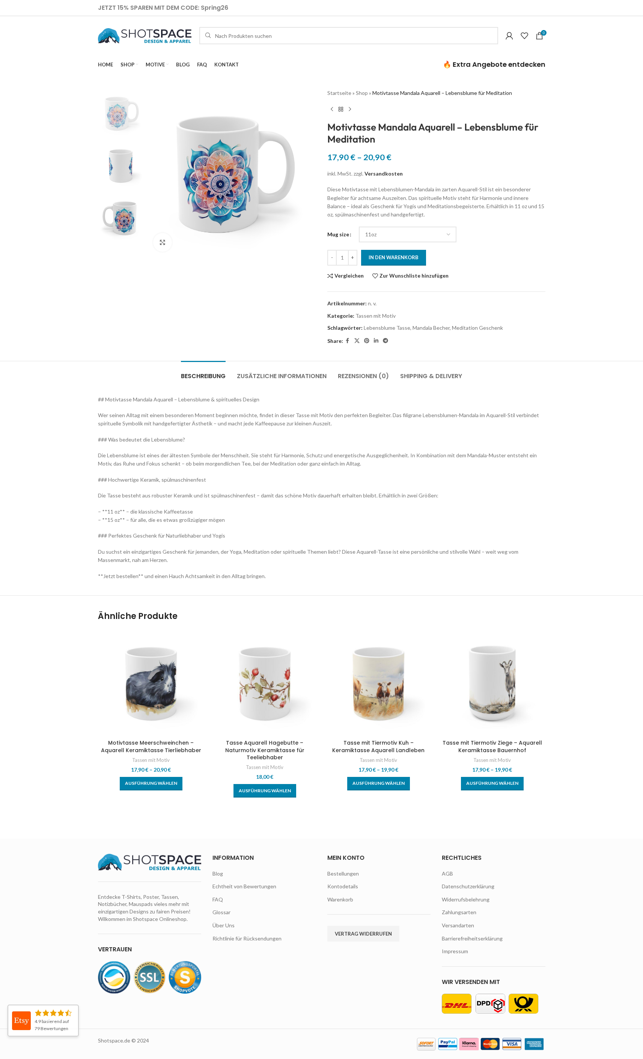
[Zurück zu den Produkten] (340, 109)
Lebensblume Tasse (387, 327)
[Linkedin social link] (376, 341)
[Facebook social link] (347, 341)
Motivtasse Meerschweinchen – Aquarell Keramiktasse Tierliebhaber (151, 746)
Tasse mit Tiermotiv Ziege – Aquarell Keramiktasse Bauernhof (492, 746)
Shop (362, 93)
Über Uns (223, 925)
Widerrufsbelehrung (465, 899)
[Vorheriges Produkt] (331, 109)
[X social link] (357, 341)
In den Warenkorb (394, 257)
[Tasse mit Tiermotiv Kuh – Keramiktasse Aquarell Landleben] (378, 683)
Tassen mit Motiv (375, 315)
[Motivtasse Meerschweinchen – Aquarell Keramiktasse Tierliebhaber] (151, 683)
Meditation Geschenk (477, 327)
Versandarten (458, 925)
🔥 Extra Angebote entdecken (494, 64)
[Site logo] (145, 35)
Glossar (221, 912)
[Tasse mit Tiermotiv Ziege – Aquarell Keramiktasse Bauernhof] (492, 683)
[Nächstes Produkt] (349, 109)
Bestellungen (343, 873)
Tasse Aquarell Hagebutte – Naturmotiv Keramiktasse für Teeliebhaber (264, 750)
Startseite (339, 93)
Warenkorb (340, 899)
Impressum (455, 951)
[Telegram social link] (385, 341)
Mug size (338, 234)
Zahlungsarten (459, 912)
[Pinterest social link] (367, 341)
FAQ (217, 899)
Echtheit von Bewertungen (244, 886)
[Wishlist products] (524, 35)
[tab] (203, 372)
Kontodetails (342, 886)
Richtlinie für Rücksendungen (247, 938)
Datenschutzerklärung (468, 886)
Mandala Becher (431, 327)
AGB (447, 873)
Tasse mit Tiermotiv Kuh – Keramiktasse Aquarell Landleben (378, 746)
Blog (217, 873)
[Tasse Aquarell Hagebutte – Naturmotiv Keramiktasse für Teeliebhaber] (265, 683)
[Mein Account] (509, 35)
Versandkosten (383, 173)
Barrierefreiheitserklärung (472, 938)
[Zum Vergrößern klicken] (162, 242)
